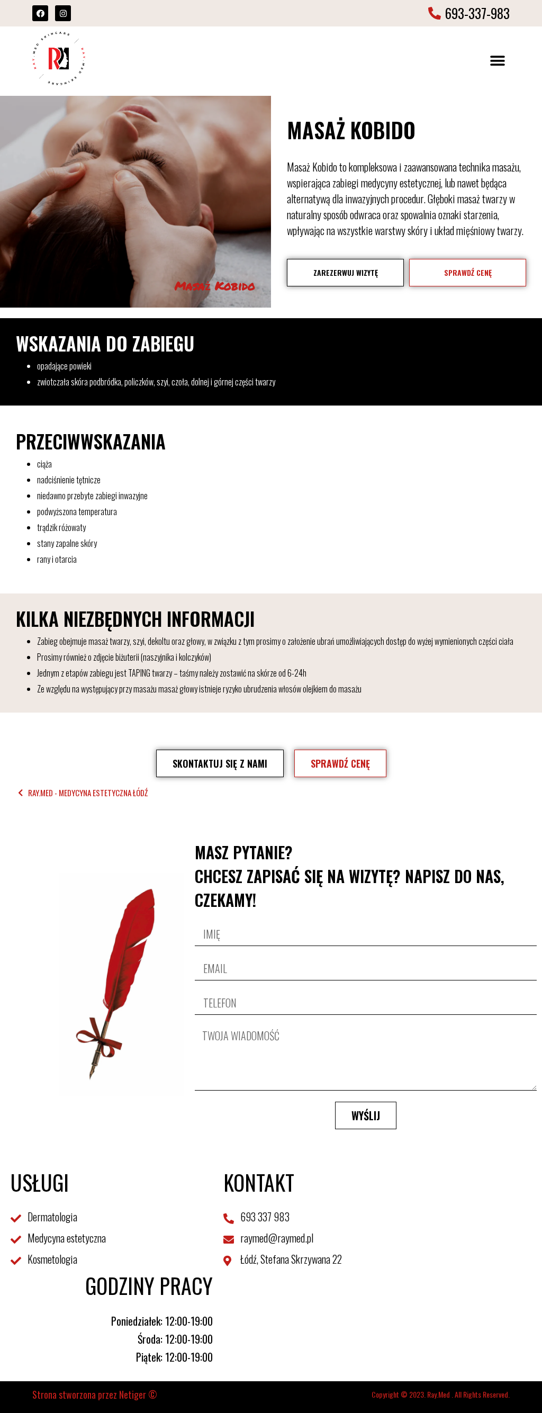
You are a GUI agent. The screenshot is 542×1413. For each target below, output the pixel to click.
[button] (498, 61)
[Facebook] (40, 13)
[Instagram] (63, 13)
